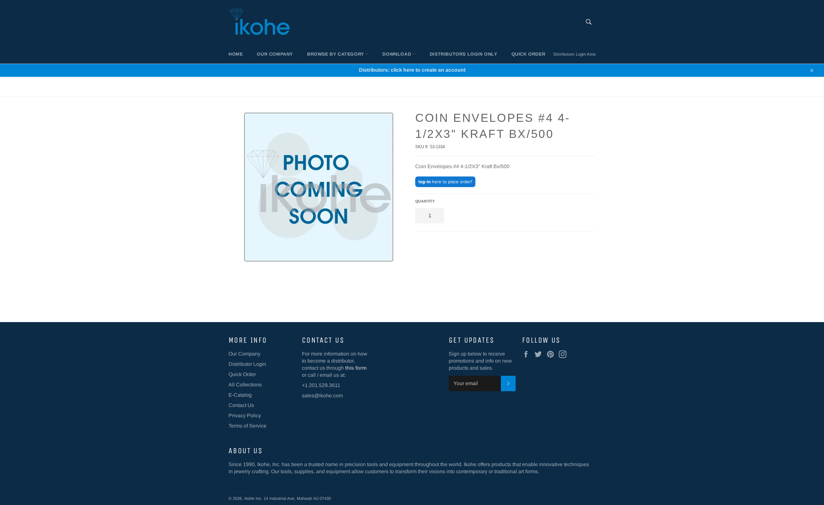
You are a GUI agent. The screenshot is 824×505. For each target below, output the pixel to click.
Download (397, 54)
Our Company (275, 54)
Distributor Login (247, 364)
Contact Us (241, 405)
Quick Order (528, 54)
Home (236, 54)
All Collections (245, 384)
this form (356, 368)
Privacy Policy (245, 415)
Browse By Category (336, 54)
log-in (424, 181)
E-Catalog (240, 395)
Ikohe (250, 498)
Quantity (425, 201)
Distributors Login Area (574, 54)
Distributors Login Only (463, 54)
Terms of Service (248, 425)
